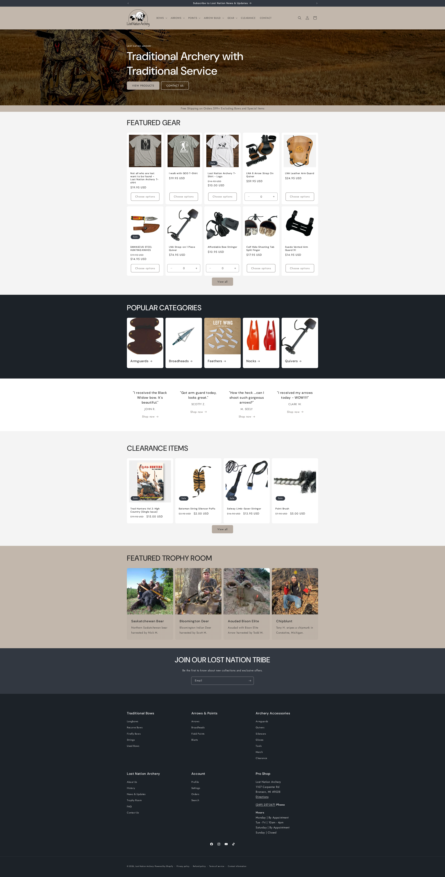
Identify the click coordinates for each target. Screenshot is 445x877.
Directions (262, 797)
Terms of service (216, 866)
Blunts (194, 740)
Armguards (139, 361)
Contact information (237, 866)
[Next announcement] (317, 3)
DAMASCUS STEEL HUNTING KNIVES (141, 248)
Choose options (145, 196)
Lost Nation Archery (144, 866)
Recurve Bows (135, 727)
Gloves (260, 740)
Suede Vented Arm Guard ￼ (296, 248)
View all (222, 282)
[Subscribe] (250, 681)
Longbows (132, 721)
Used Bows (133, 746)
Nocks (251, 361)
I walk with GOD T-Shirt (183, 173)
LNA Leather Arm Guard (299, 173)
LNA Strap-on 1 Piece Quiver (182, 248)
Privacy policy (183, 866)
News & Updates (136, 794)
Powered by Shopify (164, 866)
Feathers (215, 361)
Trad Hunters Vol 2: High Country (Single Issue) (145, 510)
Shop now (148, 417)
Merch (259, 752)
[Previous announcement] (128, 3)
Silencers (261, 733)
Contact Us (133, 812)
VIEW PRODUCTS (143, 86)
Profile (195, 782)
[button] (161, 18)
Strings (131, 740)
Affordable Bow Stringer (222, 246)
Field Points (198, 733)
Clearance (261, 758)
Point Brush (282, 508)
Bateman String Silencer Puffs (197, 508)
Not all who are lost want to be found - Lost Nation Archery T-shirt (144, 178)
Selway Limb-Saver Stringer (244, 508)
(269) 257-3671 (265, 805)
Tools (259, 746)
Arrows (195, 721)
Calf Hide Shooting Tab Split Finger (260, 248)
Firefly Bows (134, 733)
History (131, 788)
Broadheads (179, 361)
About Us (132, 782)
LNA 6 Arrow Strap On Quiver (260, 175)
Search (195, 800)
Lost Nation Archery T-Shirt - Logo (222, 175)
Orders (195, 794)
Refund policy (199, 866)
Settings (195, 788)
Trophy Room (134, 800)
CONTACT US (175, 86)
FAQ (129, 806)
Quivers (291, 361)
